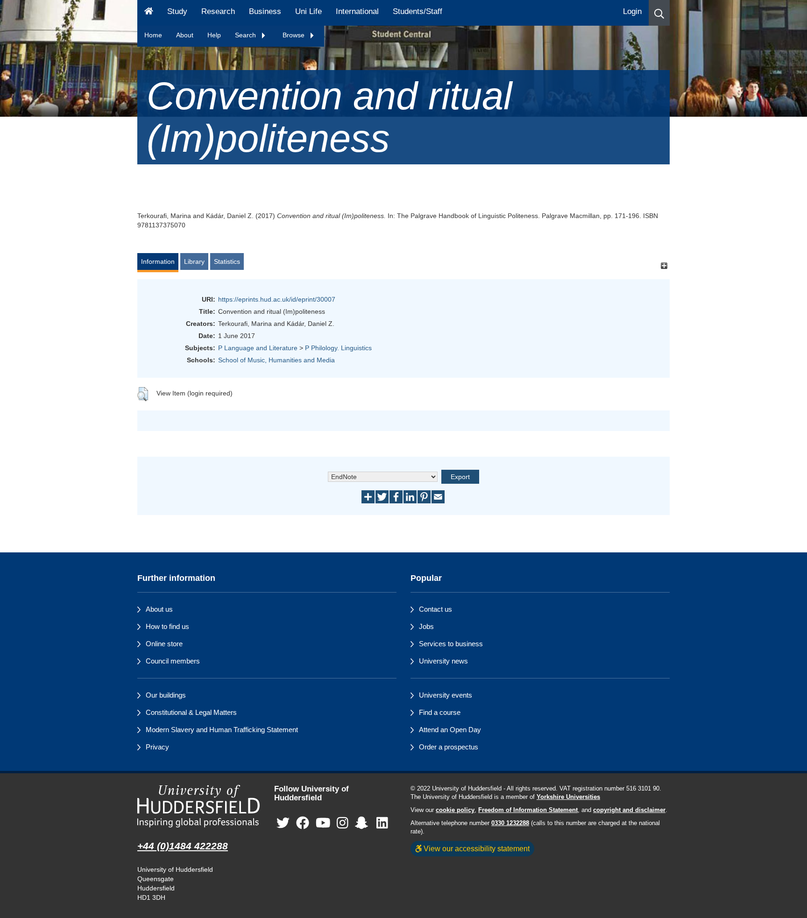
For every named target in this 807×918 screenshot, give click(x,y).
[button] (659, 13)
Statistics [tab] (227, 261)
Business (265, 11)
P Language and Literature (257, 348)
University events (445, 695)
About (184, 35)
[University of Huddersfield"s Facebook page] (302, 823)
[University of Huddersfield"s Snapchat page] (363, 823)
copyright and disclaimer (629, 810)
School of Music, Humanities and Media (276, 360)
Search (246, 35)
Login (632, 11)
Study (177, 11)
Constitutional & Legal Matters (191, 712)
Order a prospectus (448, 747)
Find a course (439, 712)
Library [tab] (194, 261)
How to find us (167, 626)
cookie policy (455, 810)
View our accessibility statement (476, 848)
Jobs (426, 626)
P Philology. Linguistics (338, 348)
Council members (173, 661)
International (357, 11)
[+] (663, 265)
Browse (294, 35)
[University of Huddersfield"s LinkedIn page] (382, 823)
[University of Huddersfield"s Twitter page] (283, 823)
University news (443, 661)
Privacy (157, 747)
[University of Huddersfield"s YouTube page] (323, 823)
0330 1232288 (510, 823)
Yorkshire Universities (568, 797)
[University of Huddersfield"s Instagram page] (342, 823)
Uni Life (308, 11)
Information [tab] (158, 261)
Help (214, 35)
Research (218, 11)
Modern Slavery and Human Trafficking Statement (222, 730)
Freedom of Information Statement (528, 810)
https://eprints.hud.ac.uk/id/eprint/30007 (276, 299)
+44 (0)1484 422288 (182, 845)
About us (159, 609)
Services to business (451, 644)
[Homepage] (148, 13)
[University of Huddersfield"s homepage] (198, 806)
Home (153, 35)
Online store (164, 644)
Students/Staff (417, 11)
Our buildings (166, 695)
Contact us (435, 609)
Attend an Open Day (450, 730)
